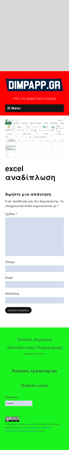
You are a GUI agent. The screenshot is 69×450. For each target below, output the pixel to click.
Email (9, 278)
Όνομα (10, 262)
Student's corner (34, 385)
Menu (16, 108)
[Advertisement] (34, 35)
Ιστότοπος (12, 293)
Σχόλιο (11, 214)
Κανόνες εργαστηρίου (34, 370)
